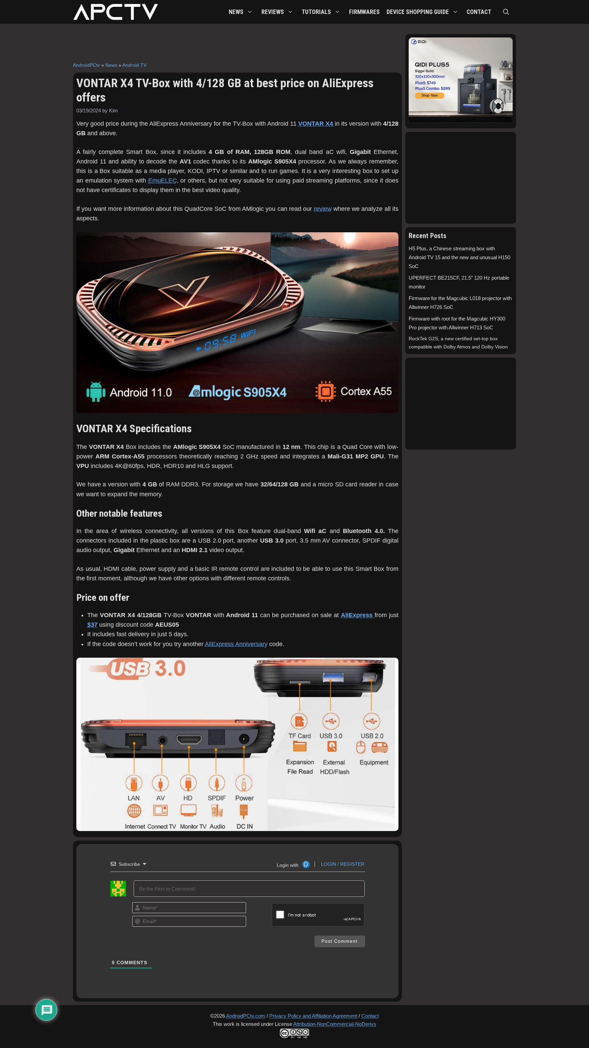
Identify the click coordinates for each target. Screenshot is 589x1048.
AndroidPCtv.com (245, 1016)
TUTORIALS (316, 12)
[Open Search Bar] (506, 12)
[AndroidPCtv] (115, 12)
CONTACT (479, 12)
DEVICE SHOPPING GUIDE (418, 12)
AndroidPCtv (86, 65)
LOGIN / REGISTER (342, 864)
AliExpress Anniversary (236, 644)
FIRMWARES (364, 12)
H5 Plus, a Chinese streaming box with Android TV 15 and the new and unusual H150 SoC (459, 257)
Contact (370, 1016)
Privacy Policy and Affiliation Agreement (313, 1016)
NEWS (236, 12)
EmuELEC (162, 180)
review (323, 208)
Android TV (134, 65)
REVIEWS (272, 12)
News (111, 65)
